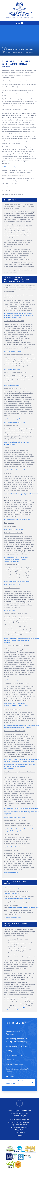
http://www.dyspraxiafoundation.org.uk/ (17, 519)
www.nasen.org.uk (15, 888)
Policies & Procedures (14, 1064)
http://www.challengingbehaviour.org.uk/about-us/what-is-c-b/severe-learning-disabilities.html (19, 766)
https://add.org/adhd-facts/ (13, 351)
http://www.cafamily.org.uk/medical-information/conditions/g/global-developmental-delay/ (16, 559)
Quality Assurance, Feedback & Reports (17, 1070)
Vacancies (10, 1076)
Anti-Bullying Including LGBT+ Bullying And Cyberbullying (17, 1040)
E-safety (9, 1051)
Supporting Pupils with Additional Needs (17, 52)
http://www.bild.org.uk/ (11, 893)
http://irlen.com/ (9, 610)
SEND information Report (10, 167)
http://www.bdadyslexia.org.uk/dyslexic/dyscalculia (21, 494)
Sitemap (19, 1135)
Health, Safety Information (16, 1055)
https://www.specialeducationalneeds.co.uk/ (24, 907)
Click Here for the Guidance (13, 918)
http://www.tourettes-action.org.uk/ (15, 847)
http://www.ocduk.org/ (11, 680)
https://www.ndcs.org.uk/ (12, 584)
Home (4, 49)
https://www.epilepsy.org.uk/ (13, 529)
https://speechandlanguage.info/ (15, 817)
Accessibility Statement (19, 1127)
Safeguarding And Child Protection (15, 1032)
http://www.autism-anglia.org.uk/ (15, 422)
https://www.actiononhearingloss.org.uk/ (17, 581)
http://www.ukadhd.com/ (12, 369)
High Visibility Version (19, 1125)
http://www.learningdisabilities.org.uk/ (17, 898)
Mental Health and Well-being (17, 1046)
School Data (10, 1060)
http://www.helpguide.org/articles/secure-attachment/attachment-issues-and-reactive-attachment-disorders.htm (19, 315)
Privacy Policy (19, 1130)
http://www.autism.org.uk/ (12, 419)
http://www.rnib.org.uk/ (11, 872)
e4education (26, 1122)
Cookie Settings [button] (19, 1132)
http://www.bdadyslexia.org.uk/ (14, 470)
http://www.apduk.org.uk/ (12, 385)
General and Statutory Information (22, 49)
